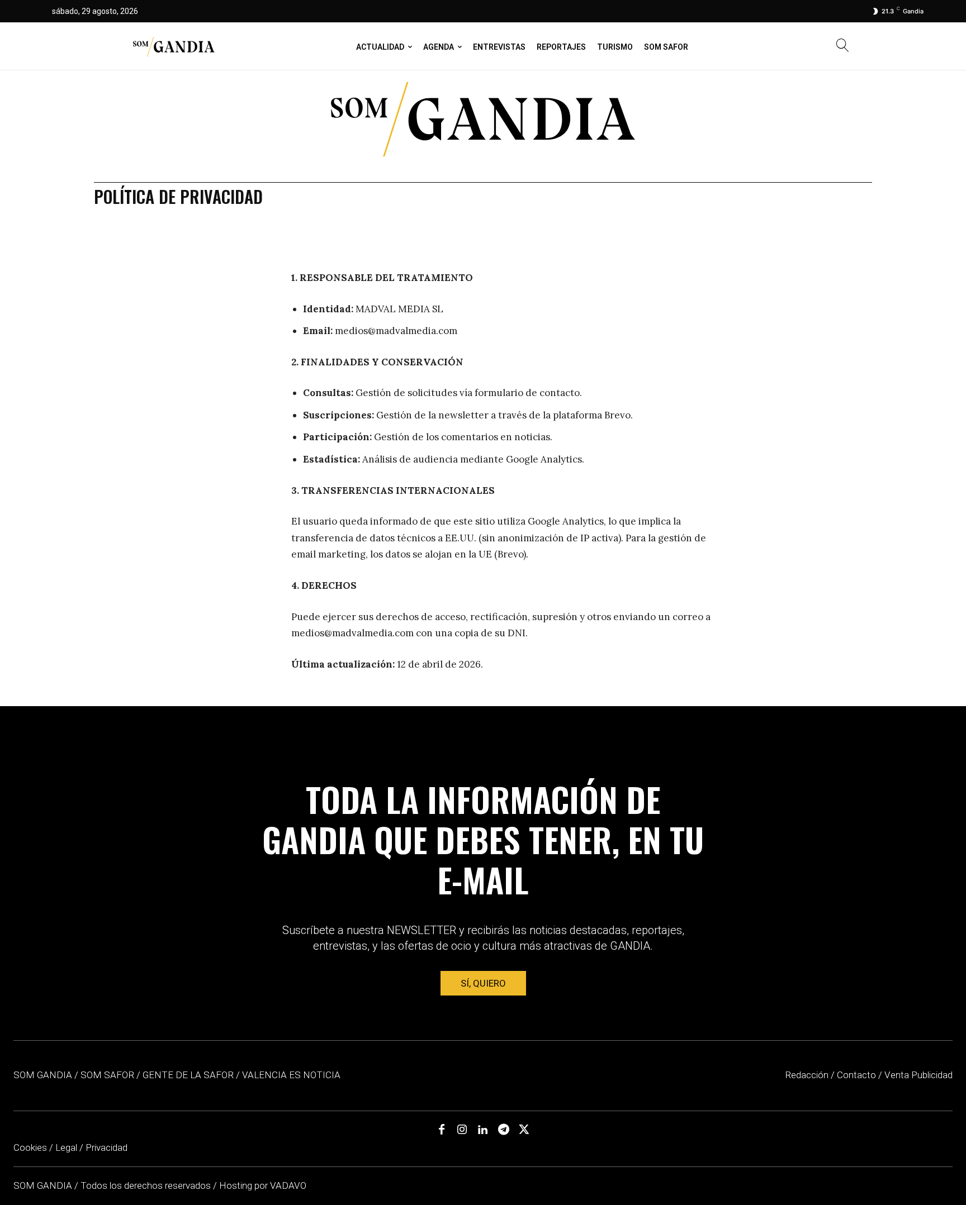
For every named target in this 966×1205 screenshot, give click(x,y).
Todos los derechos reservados (146, 1185)
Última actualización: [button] (343, 664)
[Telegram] (504, 1130)
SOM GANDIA (43, 1185)
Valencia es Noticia (291, 1074)
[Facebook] (441, 1130)
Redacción (806, 1074)
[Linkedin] (483, 1130)
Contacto (856, 1074)
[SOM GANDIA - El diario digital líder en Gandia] (173, 46)
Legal (66, 1147)
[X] (524, 1130)
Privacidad (106, 1147)
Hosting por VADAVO (262, 1185)
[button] (842, 47)
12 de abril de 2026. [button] (439, 664)
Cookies (30, 1147)
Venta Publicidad (918, 1074)
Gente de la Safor (188, 1074)
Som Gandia (42, 1074)
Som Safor (107, 1074)
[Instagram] (462, 1130)
